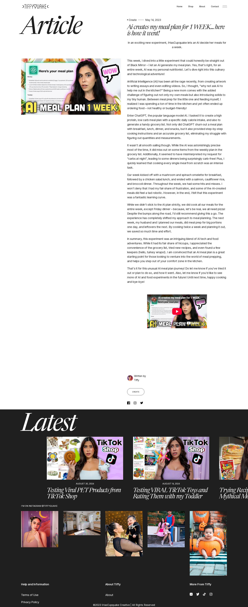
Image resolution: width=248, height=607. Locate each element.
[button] (23, 468)
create (135, 392)
